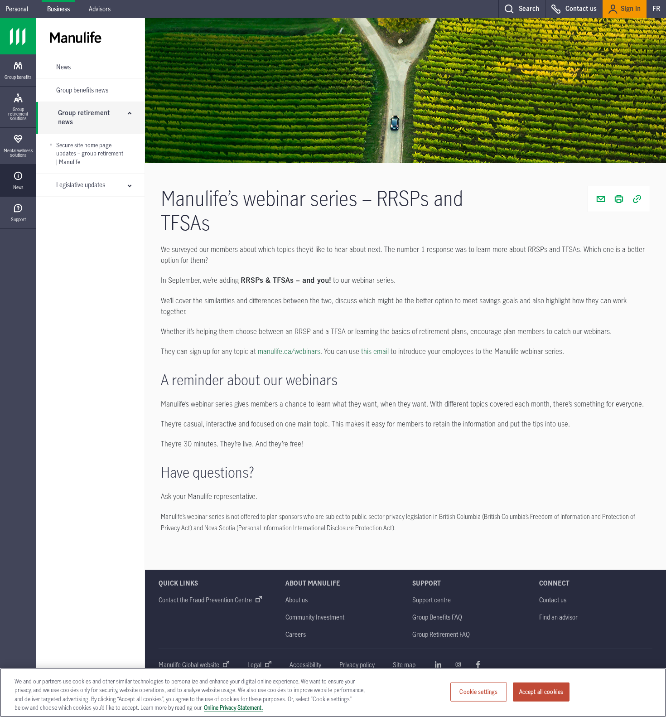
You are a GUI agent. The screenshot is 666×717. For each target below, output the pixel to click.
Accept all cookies (541, 692)
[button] (521, 9)
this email (375, 351)
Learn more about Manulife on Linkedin (438, 664)
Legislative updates (80, 184)
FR (656, 9)
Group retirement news (84, 118)
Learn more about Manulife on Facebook (478, 664)
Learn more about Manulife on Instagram (458, 664)
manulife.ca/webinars (289, 351)
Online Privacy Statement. (233, 707)
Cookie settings (478, 692)
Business (58, 9)
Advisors (100, 9)
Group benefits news (82, 90)
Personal (16, 9)
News (63, 67)
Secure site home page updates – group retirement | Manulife (89, 153)
